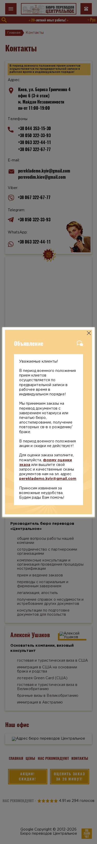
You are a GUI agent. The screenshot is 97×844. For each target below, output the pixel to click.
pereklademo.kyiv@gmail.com (47, 478)
